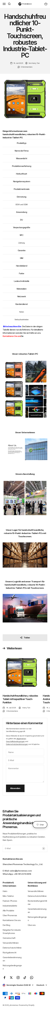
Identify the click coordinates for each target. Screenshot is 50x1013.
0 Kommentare (26, 67)
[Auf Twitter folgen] (11, 977)
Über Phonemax (10, 915)
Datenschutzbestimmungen (17, 744)
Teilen (27, 637)
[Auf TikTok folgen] (25, 977)
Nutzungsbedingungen (12, 967)
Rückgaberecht (9, 952)
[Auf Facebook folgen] (4, 977)
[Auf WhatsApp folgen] (31, 977)
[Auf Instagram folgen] (18, 977)
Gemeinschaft (9, 938)
